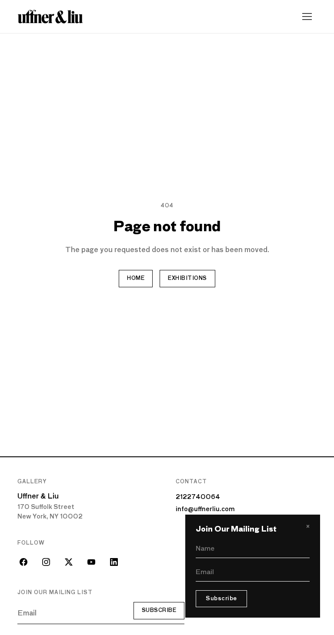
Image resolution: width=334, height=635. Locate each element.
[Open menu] (307, 16)
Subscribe (159, 610)
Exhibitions (187, 278)
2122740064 (198, 497)
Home (135, 278)
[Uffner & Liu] (50, 16)
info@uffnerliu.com (205, 509)
